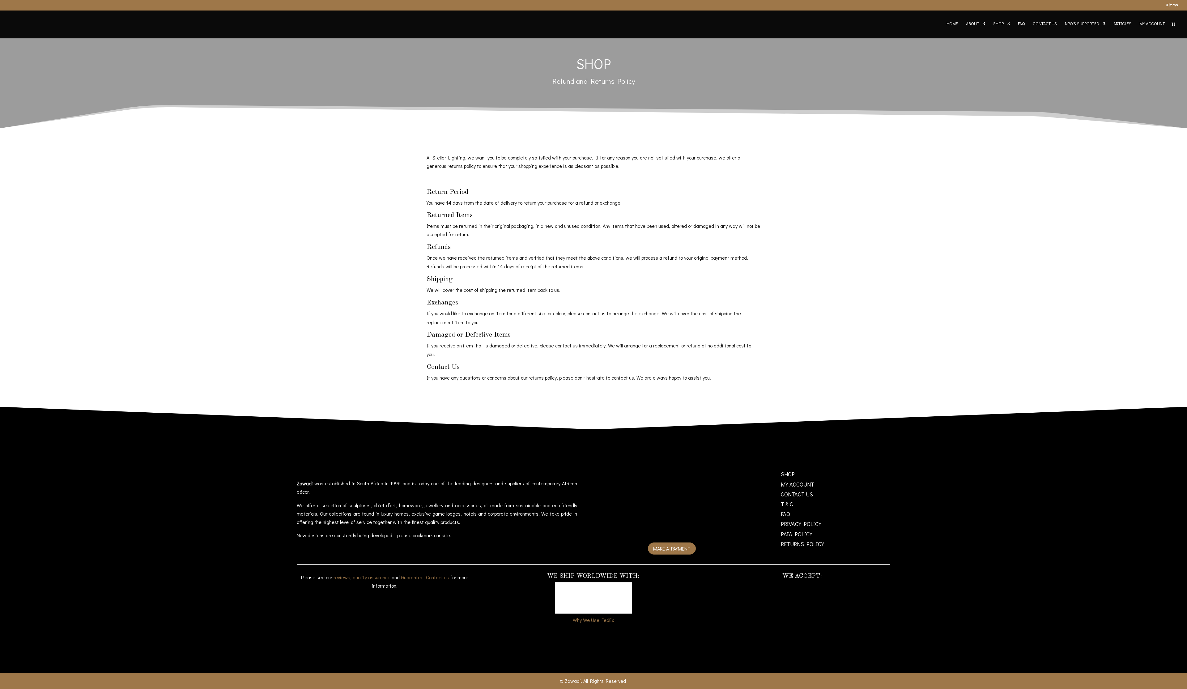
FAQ (1021, 24)
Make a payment (672, 548)
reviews (342, 577)
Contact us (437, 577)
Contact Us (1045, 24)
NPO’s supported (1082, 24)
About (972, 24)
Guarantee (412, 577)
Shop (998, 24)
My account (1152, 24)
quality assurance (371, 577)
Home (952, 24)
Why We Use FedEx (593, 620)
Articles (1122, 24)
